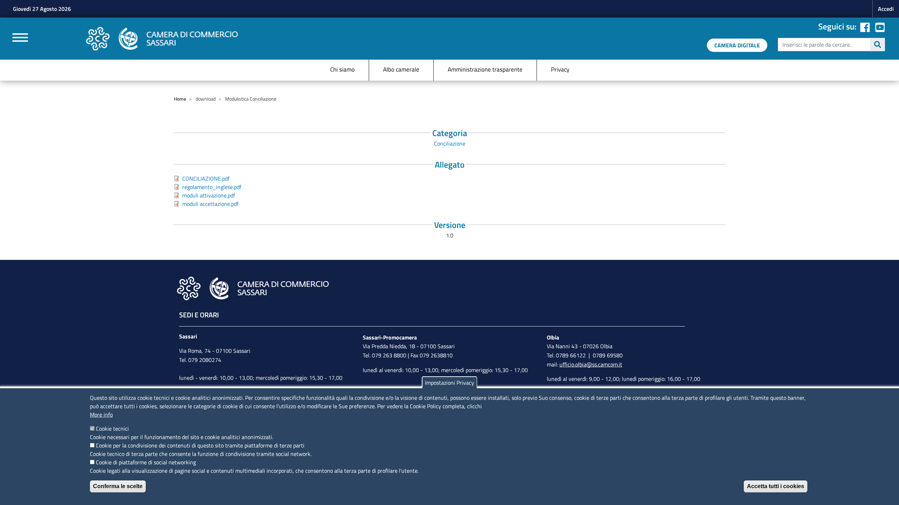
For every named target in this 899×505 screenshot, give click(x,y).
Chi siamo (342, 69)
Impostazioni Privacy (449, 382)
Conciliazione (449, 143)
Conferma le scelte (118, 486)
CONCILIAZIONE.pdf (205, 178)
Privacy (560, 69)
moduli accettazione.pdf (210, 204)
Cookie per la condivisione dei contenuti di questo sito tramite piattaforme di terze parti (200, 445)
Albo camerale (401, 69)
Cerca (877, 44)
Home (180, 98)
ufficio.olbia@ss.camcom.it (590, 364)
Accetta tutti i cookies (775, 486)
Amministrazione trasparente (485, 69)
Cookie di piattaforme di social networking (146, 462)
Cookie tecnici (112, 428)
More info (101, 414)
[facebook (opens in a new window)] (865, 26)
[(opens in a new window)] (880, 26)
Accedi (886, 9)
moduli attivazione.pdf (208, 195)
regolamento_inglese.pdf (211, 187)
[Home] (162, 38)
